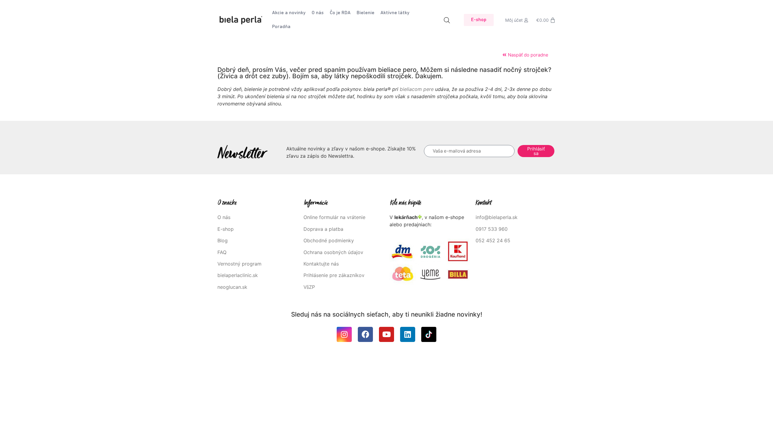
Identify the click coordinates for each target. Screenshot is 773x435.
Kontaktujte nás (321, 264)
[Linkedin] (407, 334)
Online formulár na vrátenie (334, 217)
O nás (318, 13)
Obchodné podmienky (328, 240)
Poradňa (281, 26)
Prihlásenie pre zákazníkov (333, 275)
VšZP (309, 287)
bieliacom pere (417, 89)
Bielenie (365, 13)
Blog (222, 240)
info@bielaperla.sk (497, 217)
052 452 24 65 (493, 240)
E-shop (225, 229)
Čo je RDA (340, 13)
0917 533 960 (492, 229)
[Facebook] (365, 334)
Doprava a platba (323, 229)
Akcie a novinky (289, 13)
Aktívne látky (394, 13)
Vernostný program (239, 264)
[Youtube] (386, 334)
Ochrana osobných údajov (333, 252)
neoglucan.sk (232, 287)
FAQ (221, 252)
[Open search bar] (447, 20)
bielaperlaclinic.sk (237, 275)
